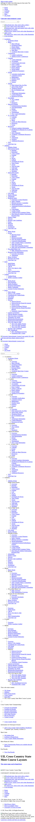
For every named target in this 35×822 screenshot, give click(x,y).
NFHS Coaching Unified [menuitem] (15, 277)
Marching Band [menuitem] (15, 234)
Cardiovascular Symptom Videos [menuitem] (20, 212)
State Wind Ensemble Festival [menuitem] (19, 246)
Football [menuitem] (13, 155)
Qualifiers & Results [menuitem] (10, 709)
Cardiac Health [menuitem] (15, 211)
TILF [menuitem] (9, 142)
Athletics (7, 477)
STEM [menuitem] (10, 72)
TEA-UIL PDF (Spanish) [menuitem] (18, 327)
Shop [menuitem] (5, 14)
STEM (10, 395)
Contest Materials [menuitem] (16, 59)
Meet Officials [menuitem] (15, 44)
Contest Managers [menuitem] (16, 94)
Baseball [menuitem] (13, 150)
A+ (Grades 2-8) (13, 444)
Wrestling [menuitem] (14, 171)
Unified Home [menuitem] (12, 276)
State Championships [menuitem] (14, 271)
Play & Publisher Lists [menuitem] (17, 90)
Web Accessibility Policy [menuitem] (11, 806)
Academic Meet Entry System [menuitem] (19, 51)
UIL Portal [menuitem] (7, 15)
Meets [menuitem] (9, 42)
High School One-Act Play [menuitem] (19, 85)
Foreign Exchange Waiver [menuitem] (18, 657)
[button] (1, 339)
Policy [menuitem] (6, 290)
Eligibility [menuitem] (10, 298)
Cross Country (8, 695)
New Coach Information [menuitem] (18, 114)
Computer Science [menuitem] (16, 75)
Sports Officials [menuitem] (12, 195)
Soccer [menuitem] (13, 158)
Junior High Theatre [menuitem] (17, 86)
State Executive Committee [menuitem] (15, 316)
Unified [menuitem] (6, 274)
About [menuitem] (6, 9)
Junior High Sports (13, 508)
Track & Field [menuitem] (15, 166)
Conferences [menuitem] (11, 53)
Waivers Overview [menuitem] (16, 651)
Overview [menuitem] (14, 361)
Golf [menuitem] (12, 156)
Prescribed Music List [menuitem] (14, 249)
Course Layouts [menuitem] (8, 717)
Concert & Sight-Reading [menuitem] (18, 241)
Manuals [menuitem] (10, 223)
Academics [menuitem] (7, 39)
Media (6, 625)
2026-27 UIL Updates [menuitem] (14, 293)
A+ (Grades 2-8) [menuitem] (12, 115)
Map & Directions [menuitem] (9, 715)
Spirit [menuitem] (5, 261)
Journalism (11, 423)
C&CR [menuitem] (10, 266)
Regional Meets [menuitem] (15, 48)
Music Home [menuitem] (11, 231)
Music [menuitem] (6, 230)
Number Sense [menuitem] (15, 79)
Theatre (10, 407)
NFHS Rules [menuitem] (11, 265)
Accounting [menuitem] (14, 61)
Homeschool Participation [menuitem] (15, 320)
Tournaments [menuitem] (15, 112)
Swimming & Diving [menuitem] (17, 161)
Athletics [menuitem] (6, 145)
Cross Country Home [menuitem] (10, 721)
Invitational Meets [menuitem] (16, 45)
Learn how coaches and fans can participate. (13, 819)
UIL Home (7, 690)
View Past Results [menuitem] (9, 752)
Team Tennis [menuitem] (15, 163)
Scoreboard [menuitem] (11, 226)
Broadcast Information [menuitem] (14, 285)
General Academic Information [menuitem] (20, 128)
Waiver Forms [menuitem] (15, 304)
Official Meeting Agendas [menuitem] (15, 314)
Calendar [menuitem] (6, 11)
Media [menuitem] (6, 279)
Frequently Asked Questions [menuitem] (19, 311)
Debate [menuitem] (13, 109)
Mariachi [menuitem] (14, 236)
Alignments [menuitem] (14, 137)
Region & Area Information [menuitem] (16, 252)
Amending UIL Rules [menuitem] (14, 317)
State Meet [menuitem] (14, 50)
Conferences (12, 372)
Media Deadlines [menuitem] (13, 284)
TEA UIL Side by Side (14, 673)
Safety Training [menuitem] (15, 201)
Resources (11, 457)
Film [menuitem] (12, 91)
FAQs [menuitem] (9, 269)
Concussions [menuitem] (15, 209)
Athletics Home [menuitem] (12, 147)
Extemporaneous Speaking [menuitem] (19, 106)
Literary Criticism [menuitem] (16, 66)
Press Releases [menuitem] (12, 282)
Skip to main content (6, 1)
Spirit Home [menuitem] (11, 263)
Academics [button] (8, 356)
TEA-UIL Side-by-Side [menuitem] (14, 322)
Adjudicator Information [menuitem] (18, 93)
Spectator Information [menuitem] (10, 711)
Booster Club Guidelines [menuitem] (15, 220)
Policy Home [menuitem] (11, 292)
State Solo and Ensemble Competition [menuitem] (22, 247)
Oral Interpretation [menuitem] (16, 107)
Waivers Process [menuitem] (16, 301)
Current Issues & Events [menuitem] (18, 63)
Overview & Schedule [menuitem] (10, 707)
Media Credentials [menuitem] (13, 287)
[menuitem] (16, 25)
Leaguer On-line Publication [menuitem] (16, 289)
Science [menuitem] (13, 82)
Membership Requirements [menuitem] (15, 319)
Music (6, 568)
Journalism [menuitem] (11, 98)
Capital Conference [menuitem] (16, 55)
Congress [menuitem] (14, 110)
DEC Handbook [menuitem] (12, 330)
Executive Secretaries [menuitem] (17, 254)
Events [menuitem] (13, 118)
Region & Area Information (16, 594)
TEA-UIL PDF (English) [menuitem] (18, 325)
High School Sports (14, 482)
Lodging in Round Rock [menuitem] (11, 737)
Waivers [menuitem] (10, 219)
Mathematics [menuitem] (15, 77)
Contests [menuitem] (10, 58)
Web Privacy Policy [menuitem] (10, 804)
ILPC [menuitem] (13, 101)
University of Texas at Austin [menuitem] (12, 807)
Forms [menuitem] (13, 125)
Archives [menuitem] (14, 139)
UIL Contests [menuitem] (15, 99)
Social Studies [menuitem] (15, 69)
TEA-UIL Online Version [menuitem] (18, 324)
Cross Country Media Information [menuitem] (14, 738)
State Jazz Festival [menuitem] (16, 244)
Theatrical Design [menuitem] (16, 88)
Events (10, 571)
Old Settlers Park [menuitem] (9, 735)
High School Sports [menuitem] (13, 149)
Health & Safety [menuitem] (12, 198)
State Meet (7, 697)
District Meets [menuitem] (15, 47)
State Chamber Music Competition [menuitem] (21, 242)
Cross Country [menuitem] (15, 153)
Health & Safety (13, 533)
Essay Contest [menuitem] (15, 64)
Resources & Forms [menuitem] (17, 96)
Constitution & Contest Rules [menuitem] (16, 295)
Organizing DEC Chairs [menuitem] (18, 333)
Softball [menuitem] (13, 160)
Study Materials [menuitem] (15, 133)
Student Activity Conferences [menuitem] (19, 56)
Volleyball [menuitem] (14, 168)
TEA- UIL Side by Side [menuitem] (14, 268)
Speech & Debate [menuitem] (13, 104)
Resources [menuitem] (14, 102)
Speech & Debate (13, 431)
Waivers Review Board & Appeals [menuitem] (21, 303)
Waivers (10, 649)
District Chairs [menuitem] (12, 217)
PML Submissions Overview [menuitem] (19, 250)
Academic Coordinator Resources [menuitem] (21, 134)
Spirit (6, 605)
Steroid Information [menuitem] (17, 204)
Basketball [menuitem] (14, 152)
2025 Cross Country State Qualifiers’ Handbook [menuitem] (18, 727)
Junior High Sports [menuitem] (13, 172)
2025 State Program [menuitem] (10, 714)
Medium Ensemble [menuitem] (16, 238)
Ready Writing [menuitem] (15, 67)
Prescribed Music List (14, 589)
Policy (6, 638)
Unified (7, 619)
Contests (11, 379)
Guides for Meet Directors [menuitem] (18, 121)
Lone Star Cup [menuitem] (12, 144)
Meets (10, 360)
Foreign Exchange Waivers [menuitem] (19, 306)
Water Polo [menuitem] (14, 169)
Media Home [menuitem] (11, 281)
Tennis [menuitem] (13, 164)
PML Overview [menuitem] (15, 590)
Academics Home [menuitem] (13, 40)
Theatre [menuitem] (10, 83)
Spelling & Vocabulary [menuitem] (17, 71)
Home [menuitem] (6, 7)
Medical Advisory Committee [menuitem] (19, 203)
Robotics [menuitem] (14, 80)
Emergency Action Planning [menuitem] (19, 199)
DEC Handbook (13, 681)
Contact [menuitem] (6, 12)
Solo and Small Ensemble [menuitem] (18, 239)
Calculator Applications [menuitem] (18, 74)
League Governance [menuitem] (13, 312)
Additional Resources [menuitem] (17, 141)
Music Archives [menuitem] (12, 257)
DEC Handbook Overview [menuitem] (19, 331)
